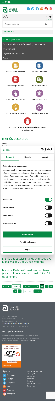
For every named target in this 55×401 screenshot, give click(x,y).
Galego (49, 17)
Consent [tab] (10, 157)
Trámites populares (15, 85)
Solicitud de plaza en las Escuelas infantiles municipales (27, 128)
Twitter (10, 379)
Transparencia (9, 48)
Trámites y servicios (11, 39)
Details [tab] (27, 157)
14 (29, 286)
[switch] (48, 208)
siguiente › (28, 291)
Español (48, 20)
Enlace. (32, 341)
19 (51, 286)
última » (38, 291)
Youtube (10, 390)
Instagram (11, 393)
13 (25, 286)
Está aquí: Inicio (9, 32)
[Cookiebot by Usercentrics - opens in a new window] (41, 150)
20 (15, 291)
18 (46, 286)
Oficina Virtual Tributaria (15, 113)
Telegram (11, 382)
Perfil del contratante (15, 99)
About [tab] (45, 157)
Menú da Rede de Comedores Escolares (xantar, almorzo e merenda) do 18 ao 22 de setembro (26, 273)
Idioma (5, 144)
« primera (6, 286)
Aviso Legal (31, 374)
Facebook (11, 375)
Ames (5, 58)
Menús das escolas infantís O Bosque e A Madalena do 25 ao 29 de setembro (26, 260)
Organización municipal (13, 53)
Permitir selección (27, 242)
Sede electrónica (39, 99)
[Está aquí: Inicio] (10, 11)
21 (19, 291)
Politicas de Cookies (34, 383)
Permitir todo (27, 234)
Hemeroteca (31, 386)
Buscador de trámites (15, 71)
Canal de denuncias (39, 113)
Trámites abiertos (39, 71)
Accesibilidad (31, 376)
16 (37, 286)
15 (33, 286)
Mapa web (30, 379)
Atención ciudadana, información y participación (24, 44)
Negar (27, 249)
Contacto (30, 381)
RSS (8, 386)
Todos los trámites (39, 85)
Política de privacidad (34, 371)
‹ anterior (16, 286)
